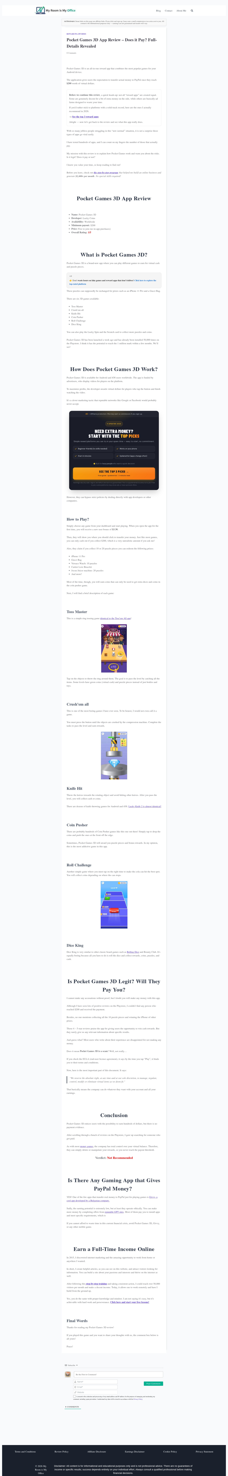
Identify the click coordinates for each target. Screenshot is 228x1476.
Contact (168, 10)
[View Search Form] (192, 10)
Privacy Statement (204, 1451)
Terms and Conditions (25, 1451)
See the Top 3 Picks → (114, 473)
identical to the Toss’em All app (115, 618)
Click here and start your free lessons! (129, 1302)
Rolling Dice (133, 951)
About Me (181, 10)
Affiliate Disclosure (96, 1451)
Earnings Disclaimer (134, 1451)
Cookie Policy (170, 1451)
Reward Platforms (76, 34)
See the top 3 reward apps (85, 116)
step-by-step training (96, 1283)
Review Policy (61, 1451)
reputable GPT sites (114, 1211)
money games (86, 1146)
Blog (158, 10)
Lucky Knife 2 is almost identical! (145, 806)
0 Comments (71, 53)
